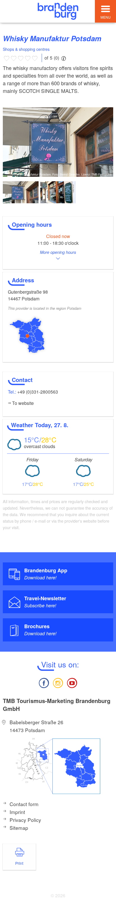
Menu (106, 17)
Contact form (24, 803)
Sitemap (19, 827)
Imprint (17, 811)
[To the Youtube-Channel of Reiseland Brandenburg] (72, 682)
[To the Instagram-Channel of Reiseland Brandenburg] (58, 682)
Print (19, 863)
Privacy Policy (25, 819)
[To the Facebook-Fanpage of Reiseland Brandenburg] (44, 682)
